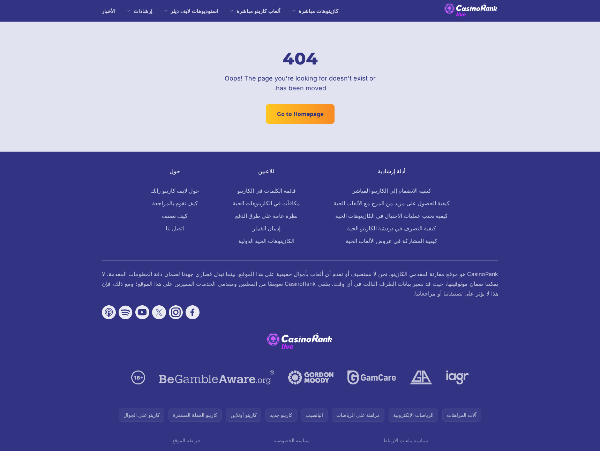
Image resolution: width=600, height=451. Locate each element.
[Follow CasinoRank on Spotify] (126, 312)
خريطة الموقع (186, 440)
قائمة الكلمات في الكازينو (266, 190)
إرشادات (143, 10)
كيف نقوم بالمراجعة (175, 203)
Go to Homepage (300, 114)
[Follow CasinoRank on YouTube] (142, 312)
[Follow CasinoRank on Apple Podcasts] (109, 312)
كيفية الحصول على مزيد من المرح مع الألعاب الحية (391, 203)
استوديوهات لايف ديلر (194, 10)
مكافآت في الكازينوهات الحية (266, 203)
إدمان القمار (266, 228)
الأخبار (108, 10)
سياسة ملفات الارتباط (405, 440)
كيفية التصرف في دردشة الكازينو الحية (391, 228)
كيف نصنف (175, 216)
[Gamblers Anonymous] (421, 377)
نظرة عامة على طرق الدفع (266, 216)
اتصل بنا (175, 228)
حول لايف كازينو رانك (175, 190)
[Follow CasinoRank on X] (159, 312)
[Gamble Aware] (216, 377)
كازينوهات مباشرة (318, 10)
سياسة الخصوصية (291, 440)
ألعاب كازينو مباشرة (258, 10)
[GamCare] (371, 377)
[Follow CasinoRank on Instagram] (176, 312)
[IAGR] (457, 377)
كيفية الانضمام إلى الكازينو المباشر (391, 190)
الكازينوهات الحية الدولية (266, 241)
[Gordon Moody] (310, 377)
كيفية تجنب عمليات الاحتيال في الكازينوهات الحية (391, 216)
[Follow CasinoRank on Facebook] (193, 312)
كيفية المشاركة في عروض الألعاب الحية (391, 241)
